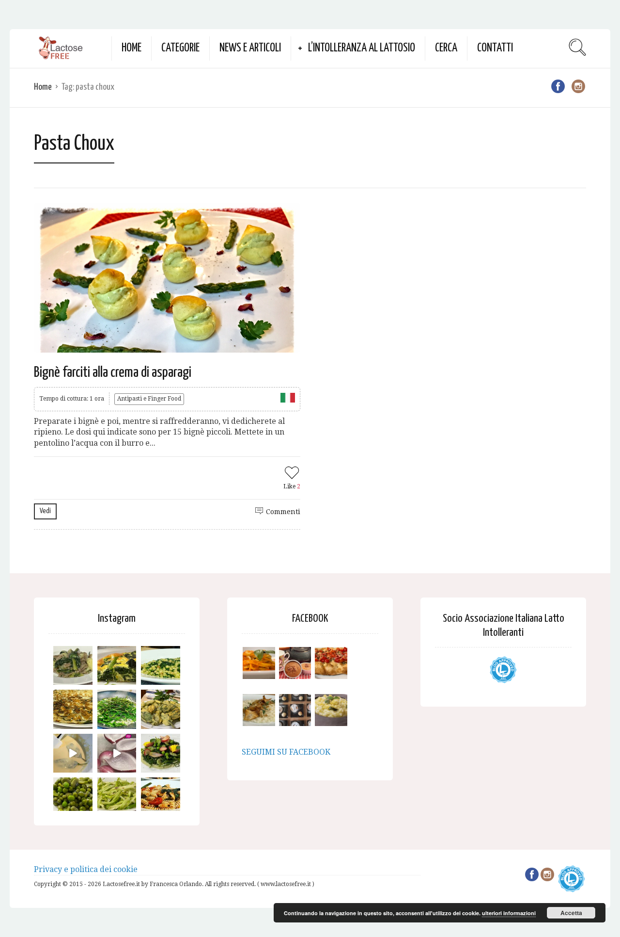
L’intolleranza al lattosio (361, 48)
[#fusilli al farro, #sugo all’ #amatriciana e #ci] (160, 797)
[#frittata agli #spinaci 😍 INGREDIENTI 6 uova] (117, 665)
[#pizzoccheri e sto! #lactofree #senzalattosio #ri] (73, 665)
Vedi (45, 511)
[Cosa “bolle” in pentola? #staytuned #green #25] (117, 709)
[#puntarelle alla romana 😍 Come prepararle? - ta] (117, 797)
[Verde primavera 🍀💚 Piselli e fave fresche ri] (73, 797)
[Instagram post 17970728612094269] (117, 753)
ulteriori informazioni (509, 913)
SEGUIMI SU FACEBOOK (286, 752)
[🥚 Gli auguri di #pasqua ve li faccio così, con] (160, 753)
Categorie (180, 48)
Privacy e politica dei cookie (86, 869)
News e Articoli (250, 48)
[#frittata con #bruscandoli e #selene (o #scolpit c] (73, 709)
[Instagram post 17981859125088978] (73, 753)
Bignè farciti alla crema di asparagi (112, 372)
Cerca (446, 48)
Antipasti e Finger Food (149, 398)
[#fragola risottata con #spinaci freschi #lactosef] (160, 665)
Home (131, 48)
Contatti (495, 48)
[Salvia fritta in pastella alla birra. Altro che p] (160, 709)
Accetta (571, 912)
